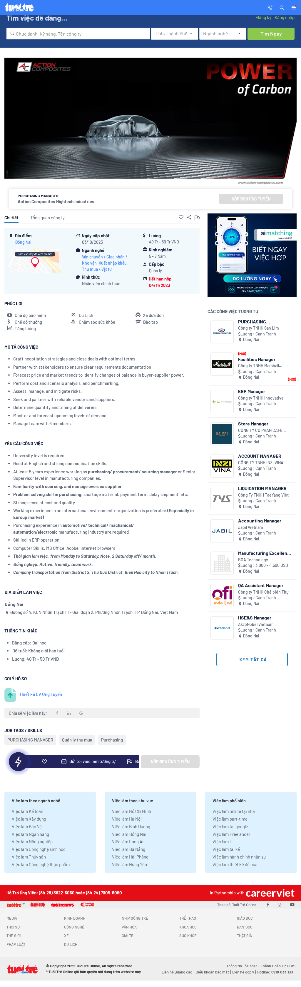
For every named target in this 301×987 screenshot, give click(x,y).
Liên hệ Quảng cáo (177, 972)
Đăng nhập (284, 17)
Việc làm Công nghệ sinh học (39, 849)
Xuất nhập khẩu (113, 262)
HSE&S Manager (254, 617)
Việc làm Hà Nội (127, 818)
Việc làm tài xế (226, 849)
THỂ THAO (187, 918)
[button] (282, 7)
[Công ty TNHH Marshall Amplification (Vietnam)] (222, 364)
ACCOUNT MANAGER (259, 456)
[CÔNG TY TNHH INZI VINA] (222, 466)
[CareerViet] (270, 893)
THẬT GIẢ (244, 935)
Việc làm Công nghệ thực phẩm (41, 864)
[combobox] (78, 33)
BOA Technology (253, 559)
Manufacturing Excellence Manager (265, 553)
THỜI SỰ (13, 927)
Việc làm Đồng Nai (129, 834)
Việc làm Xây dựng (29, 818)
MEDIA (11, 918)
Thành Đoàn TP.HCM (278, 965)
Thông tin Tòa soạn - (243, 965)
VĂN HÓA (129, 927)
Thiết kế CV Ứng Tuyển (40, 694)
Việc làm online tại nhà (234, 811)
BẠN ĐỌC (244, 927)
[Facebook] (268, 904)
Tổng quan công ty (47, 217)
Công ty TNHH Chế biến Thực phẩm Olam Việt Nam (264, 592)
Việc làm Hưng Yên (129, 864)
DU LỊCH (70, 944)
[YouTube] (292, 904)
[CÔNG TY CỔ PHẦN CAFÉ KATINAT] (222, 433)
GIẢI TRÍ (128, 935)
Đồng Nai (23, 242)
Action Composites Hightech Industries (56, 201)
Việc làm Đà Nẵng (128, 849)
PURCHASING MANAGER (30, 739)
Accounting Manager (259, 520)
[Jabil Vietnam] (222, 531)
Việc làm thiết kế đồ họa (235, 864)
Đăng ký (263, 17)
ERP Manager (251, 391)
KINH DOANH (74, 918)
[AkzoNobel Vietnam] (222, 628)
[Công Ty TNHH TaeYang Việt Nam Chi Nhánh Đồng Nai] (222, 498)
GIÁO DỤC (245, 918)
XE (66, 935)
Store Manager (253, 423)
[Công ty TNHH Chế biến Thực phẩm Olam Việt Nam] (222, 595)
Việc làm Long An (128, 841)
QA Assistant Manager (260, 585)
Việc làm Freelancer (231, 834)
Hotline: (275, 972)
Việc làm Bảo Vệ (27, 826)
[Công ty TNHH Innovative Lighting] (222, 401)
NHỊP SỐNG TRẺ (135, 918)
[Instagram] (279, 904)
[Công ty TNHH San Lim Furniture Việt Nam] (222, 331)
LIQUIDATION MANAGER (262, 488)
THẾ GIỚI (13, 935)
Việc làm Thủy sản (29, 856)
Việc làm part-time (230, 818)
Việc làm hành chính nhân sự (239, 856)
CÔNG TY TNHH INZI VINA (260, 462)
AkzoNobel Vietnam (256, 624)
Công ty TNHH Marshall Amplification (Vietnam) (259, 366)
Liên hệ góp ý (243, 972)
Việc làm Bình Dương (131, 826)
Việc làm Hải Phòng (130, 856)
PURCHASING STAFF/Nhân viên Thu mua (265, 321)
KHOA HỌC (188, 927)
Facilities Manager (256, 359)
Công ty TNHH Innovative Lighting (261, 398)
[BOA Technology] (222, 563)
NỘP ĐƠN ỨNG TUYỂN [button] (251, 198)
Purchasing (112, 739)
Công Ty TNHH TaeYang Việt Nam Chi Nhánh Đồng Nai (263, 495)
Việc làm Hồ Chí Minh (131, 811)
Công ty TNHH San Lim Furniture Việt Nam (258, 328)
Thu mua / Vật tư (97, 269)
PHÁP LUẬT (15, 944)
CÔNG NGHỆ (74, 927)
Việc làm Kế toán (27, 811)
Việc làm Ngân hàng (30, 834)
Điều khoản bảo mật (212, 972)
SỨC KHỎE (188, 935)
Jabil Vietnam (250, 527)
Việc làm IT (223, 841)
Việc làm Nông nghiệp (32, 841)
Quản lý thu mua (77, 739)
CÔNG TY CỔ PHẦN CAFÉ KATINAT (260, 430)
